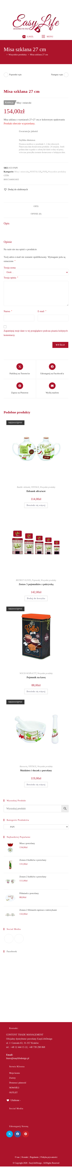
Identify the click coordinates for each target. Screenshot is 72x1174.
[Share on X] (9, 1134)
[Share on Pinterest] (25, 1134)
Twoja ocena (10, 268)
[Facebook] (32, 4)
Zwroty (12, 1078)
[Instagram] (36, 4)
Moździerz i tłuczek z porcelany (36, 770)
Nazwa (8, 311)
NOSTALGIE (36, 171)
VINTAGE (35, 487)
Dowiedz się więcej (36, 505)
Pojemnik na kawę (36, 677)
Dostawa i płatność (17, 1082)
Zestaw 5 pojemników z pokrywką (36, 584)
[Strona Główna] (4, 54)
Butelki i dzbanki (23, 487)
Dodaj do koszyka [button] (36, 598)
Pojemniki (36, 580)
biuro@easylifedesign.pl (17, 1058)
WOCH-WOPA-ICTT (28, 673)
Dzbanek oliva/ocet (36, 491)
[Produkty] (66, 74)
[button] (16, 189)
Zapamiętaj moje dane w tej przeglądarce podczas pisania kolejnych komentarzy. (36, 333)
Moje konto (14, 1073)
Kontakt (25, 1157)
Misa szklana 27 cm (39, 54)
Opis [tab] (36, 206)
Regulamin (34, 1157)
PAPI (45, 171)
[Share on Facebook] (17, 1134)
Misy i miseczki (21, 171)
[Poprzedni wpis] (6, 74)
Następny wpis (57, 74)
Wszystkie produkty (57, 171)
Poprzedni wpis (15, 74)
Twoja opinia (11, 277)
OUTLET (13, 1092)
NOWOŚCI (14, 1087)
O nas (17, 1157)
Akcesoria (23, 766)
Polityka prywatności (49, 1157)
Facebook (12, 951)
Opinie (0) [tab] (36, 214)
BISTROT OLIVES (23, 580)
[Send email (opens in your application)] (39, 4)
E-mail (42, 311)
